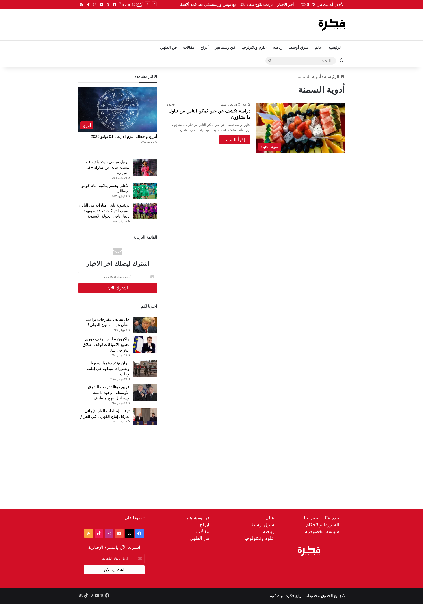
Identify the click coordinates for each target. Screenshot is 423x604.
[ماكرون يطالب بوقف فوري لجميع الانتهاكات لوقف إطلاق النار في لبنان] (145, 344)
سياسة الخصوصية (322, 531)
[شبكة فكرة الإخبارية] (331, 25)
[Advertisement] (167, 24)
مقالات (188, 47)
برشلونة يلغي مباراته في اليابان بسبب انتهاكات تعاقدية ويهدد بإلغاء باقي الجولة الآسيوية (104, 210)
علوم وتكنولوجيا (254, 47)
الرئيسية (335, 47)
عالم (318, 47)
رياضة (278, 47)
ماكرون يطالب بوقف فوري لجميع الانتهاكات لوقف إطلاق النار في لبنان (106, 344)
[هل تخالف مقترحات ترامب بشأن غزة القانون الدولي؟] (145, 325)
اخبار (244, 104)
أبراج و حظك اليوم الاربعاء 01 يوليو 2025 (124, 136)
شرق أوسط (299, 47)
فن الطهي (168, 47)
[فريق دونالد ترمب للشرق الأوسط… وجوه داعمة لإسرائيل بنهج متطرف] (145, 392)
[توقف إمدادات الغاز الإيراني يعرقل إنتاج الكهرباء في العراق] (145, 416)
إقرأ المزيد (235, 139)
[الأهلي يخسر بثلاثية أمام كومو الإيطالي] (145, 191)
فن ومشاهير (225, 47)
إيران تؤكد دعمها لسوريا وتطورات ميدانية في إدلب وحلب (108, 368)
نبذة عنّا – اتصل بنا (321, 517)
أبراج (204, 47)
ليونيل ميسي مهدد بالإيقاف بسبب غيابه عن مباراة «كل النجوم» (108, 167)
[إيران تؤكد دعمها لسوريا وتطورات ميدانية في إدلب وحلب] (145, 368)
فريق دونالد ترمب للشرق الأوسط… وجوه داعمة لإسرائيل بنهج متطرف (109, 392)
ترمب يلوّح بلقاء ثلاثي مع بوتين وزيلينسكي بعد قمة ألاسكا (226, 4)
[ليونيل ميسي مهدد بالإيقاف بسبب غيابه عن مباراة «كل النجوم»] (145, 167)
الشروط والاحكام (322, 524)
